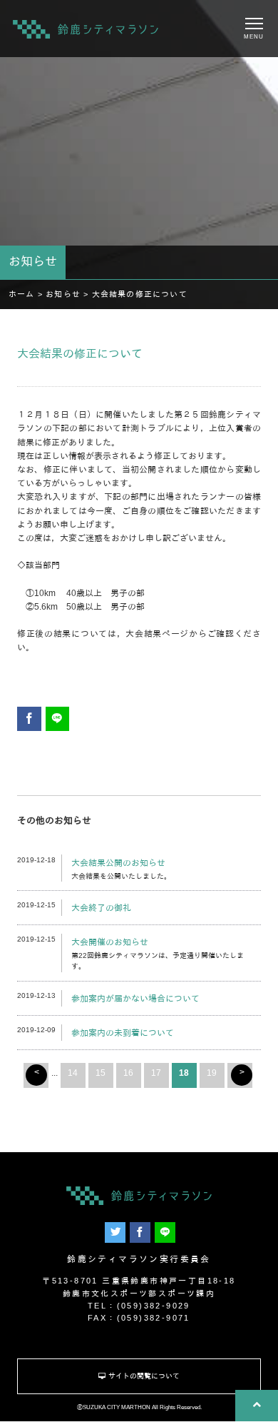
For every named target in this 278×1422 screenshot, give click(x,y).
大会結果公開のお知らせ (118, 863)
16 (128, 1073)
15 (100, 1073)
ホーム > (27, 294)
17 (156, 1073)
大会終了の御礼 (101, 908)
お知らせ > (68, 294)
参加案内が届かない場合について (135, 999)
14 (73, 1073)
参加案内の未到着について (122, 1033)
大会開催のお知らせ (109, 942)
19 (212, 1073)
